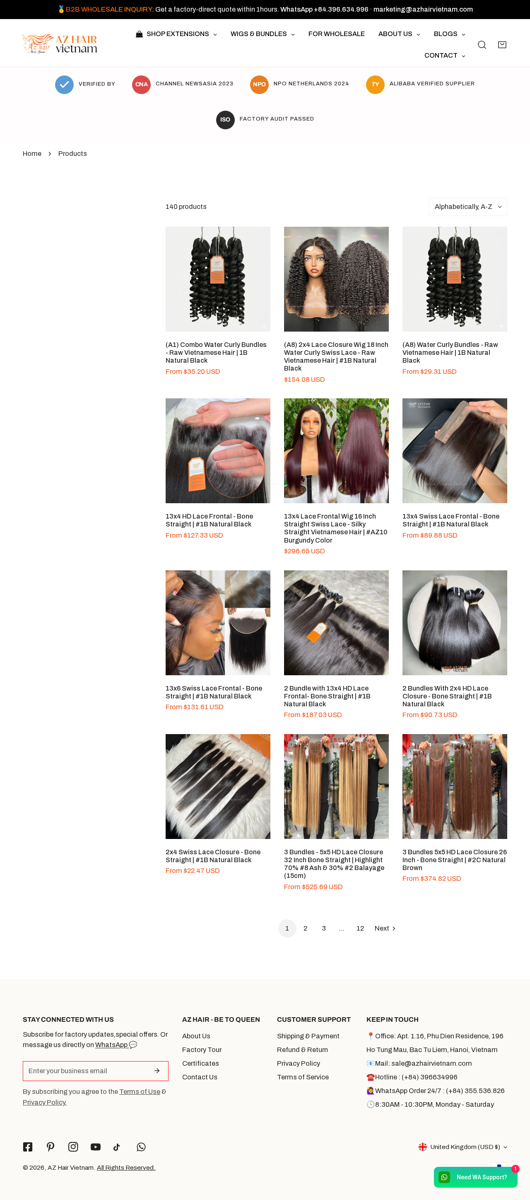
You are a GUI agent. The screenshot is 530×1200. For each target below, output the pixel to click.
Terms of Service (303, 1077)
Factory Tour (202, 1049)
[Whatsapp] (141, 1147)
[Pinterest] (50, 1147)
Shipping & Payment (308, 1036)
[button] (502, 44)
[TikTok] (118, 1147)
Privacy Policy (298, 1063)
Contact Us (199, 1077)
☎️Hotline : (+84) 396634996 (412, 1077)
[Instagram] (73, 1147)
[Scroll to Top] (514, 1155)
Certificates (200, 1063)
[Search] (482, 44)
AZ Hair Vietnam (71, 1167)
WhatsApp (112, 1044)
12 (360, 928)
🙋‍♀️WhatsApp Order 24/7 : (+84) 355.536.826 (435, 1090)
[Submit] (157, 1070)
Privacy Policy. (45, 1102)
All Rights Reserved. (126, 1167)
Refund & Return (302, 1049)
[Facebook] (28, 1147)
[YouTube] (95, 1147)
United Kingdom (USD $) (465, 1146)
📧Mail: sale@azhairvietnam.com (419, 1063)
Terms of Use (139, 1091)
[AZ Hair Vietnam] (60, 44)
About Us (196, 1036)
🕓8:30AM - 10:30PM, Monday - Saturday (430, 1104)
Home (32, 153)
